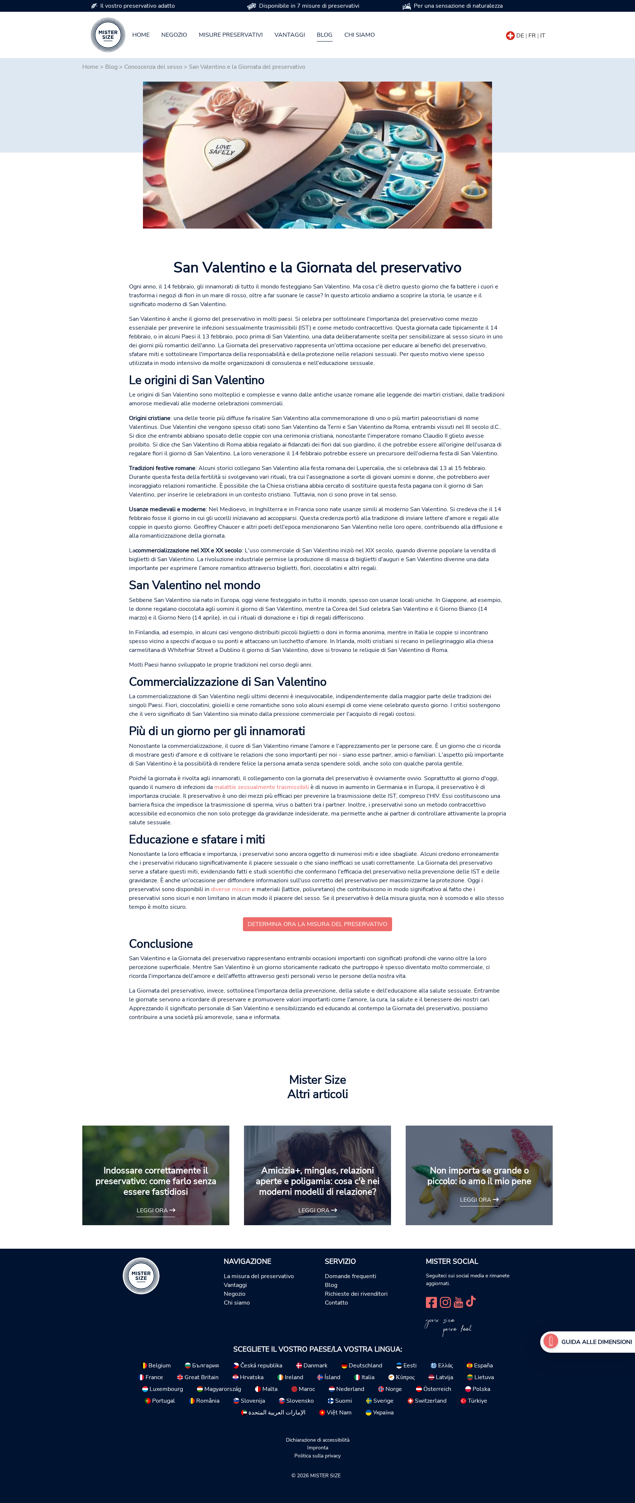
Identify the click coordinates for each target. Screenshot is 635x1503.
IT (542, 36)
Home (141, 35)
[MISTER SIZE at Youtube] (458, 1301)
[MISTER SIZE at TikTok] (471, 1301)
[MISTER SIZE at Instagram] (445, 1301)
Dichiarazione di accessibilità (317, 1439)
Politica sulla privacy (317, 1455)
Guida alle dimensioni (597, 1342)
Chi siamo (359, 35)
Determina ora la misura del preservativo (317, 924)
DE (520, 36)
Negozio (174, 35)
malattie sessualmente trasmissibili (261, 787)
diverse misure (230, 889)
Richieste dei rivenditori (356, 1294)
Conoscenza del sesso (153, 67)
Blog (325, 35)
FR (532, 36)
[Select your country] (510, 34)
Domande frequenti (350, 1276)
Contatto (336, 1303)
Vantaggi (290, 35)
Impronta (317, 1447)
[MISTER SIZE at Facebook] (431, 1301)
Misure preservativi (231, 35)
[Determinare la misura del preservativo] (551, 1342)
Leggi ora (153, 1210)
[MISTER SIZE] (141, 1275)
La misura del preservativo (259, 1276)
